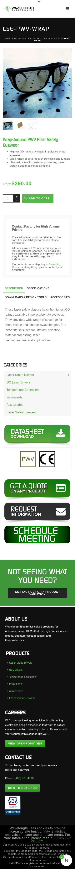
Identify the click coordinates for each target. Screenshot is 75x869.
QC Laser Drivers (18, 382)
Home (8, 38)
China (15, 267)
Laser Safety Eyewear (42, 38)
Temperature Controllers (23, 389)
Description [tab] (14, 288)
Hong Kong (31, 267)
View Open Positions (25, 743)
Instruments (14, 397)
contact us (18, 242)
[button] (64, 56)
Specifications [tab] (38, 288)
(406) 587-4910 (24, 778)
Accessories (15, 404)
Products (20, 38)
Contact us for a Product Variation (37, 593)
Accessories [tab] (60, 297)
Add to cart (39, 198)
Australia (54, 264)
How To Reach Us (22, 787)
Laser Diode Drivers (20, 375)
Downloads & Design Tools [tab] (26, 297)
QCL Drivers (16, 669)
